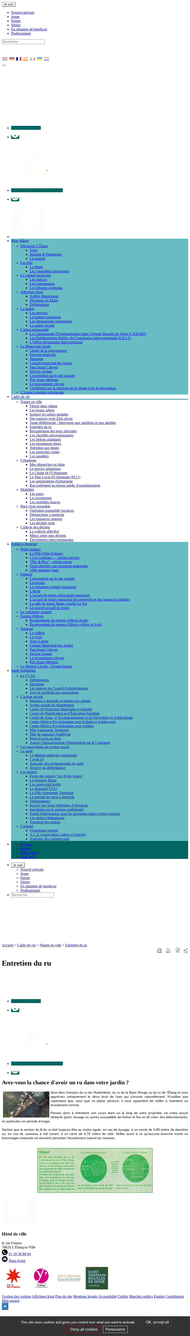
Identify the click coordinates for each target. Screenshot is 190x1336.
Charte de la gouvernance (48, 350)
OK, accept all (157, 1322)
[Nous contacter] (26, 128)
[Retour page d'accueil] (83, 941)
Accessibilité (107, 1296)
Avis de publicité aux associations (54, 692)
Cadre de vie (26, 945)
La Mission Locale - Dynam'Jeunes (46, 666)
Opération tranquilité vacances (52, 510)
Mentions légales (85, 1296)
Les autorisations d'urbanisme (51, 481)
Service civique (41, 371)
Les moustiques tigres (45, 444)
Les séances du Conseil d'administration (59, 688)
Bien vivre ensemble (35, 506)
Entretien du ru (40, 427)
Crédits (123, 1296)
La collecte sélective (44, 531)
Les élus (26, 263)
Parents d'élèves (32, 616)
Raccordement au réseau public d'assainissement (65, 485)
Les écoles (37, 583)
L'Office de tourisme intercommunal (56, 342)
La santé (26, 751)
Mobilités (27, 490)
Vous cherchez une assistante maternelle (59, 566)
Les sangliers (39, 456)
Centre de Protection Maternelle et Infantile (61, 709)
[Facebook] (15, 137)
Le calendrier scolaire (36, 612)
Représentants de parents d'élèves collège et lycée (66, 624)
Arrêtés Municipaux (44, 296)
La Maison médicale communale (53, 755)
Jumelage (36, 359)
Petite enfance (30, 549)
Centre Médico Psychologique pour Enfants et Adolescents (73, 722)
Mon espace (10, 1301)
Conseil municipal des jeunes (51, 363)
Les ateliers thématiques (47, 818)
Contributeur (174, 1296)
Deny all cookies (84, 1329)
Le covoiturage (41, 498)
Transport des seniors (45, 822)
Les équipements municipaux (51, 321)
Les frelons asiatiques (45, 439)
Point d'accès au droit (45, 738)
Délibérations (39, 304)
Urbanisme (28, 460)
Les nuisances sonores (46, 519)
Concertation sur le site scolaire (52, 376)
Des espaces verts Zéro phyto (51, 418)
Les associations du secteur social (44, 747)
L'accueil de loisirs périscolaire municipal (60, 595)
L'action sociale (31, 697)
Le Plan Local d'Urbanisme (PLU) (55, 477)
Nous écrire (17, 1261)
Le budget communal (45, 317)
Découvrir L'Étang (34, 246)
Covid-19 (37, 759)
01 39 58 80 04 (20, 1254)
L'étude (35, 591)
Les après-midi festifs (45, 784)
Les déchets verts (42, 523)
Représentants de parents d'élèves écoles (59, 620)
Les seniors (28, 772)
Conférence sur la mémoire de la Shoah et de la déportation (73, 388)
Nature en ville (31, 402)
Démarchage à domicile (47, 515)
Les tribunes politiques (46, 288)
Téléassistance (40, 801)
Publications (29, 852)
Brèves (25, 848)
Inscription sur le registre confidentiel (57, 809)
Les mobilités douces (45, 502)
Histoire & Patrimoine (46, 254)
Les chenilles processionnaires (52, 435)
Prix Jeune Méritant (44, 380)
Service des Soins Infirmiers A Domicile (59, 805)
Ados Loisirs (39, 641)
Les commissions (42, 284)
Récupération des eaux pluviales (53, 431)
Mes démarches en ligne (47, 464)
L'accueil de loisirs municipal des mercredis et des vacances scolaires (80, 599)
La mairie (27, 309)
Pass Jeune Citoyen (44, 367)
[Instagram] (15, 199)
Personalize (115, 1329)
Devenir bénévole (43, 355)
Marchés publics (141, 1296)
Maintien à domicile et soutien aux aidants (60, 701)
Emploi (159, 1296)
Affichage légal (31, 292)
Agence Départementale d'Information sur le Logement (70, 743)
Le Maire (36, 267)
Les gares (37, 494)
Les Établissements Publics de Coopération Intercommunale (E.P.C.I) (80, 338)
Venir (34, 250)
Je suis (8, 4)
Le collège (37, 633)
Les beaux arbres (42, 410)
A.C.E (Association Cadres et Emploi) (58, 835)
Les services (39, 313)
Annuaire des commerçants (49, 839)
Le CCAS (27, 676)
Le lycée (36, 637)
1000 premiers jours (44, 570)
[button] (178, 950)
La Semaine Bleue (43, 780)
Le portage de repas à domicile (52, 797)
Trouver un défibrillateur (47, 768)
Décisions (37, 684)
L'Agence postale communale (42, 392)
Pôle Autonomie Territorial (49, 730)
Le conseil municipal (35, 275)
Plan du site (63, 1296)
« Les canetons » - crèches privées (54, 558)
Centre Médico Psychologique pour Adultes (62, 726)
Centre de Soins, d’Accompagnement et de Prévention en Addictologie (81, 718)
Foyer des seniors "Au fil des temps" (56, 776)
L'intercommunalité (34, 330)
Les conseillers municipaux (49, 271)
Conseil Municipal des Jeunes (51, 645)
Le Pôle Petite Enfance (46, 553)
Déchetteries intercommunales (51, 540)
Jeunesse (26, 629)
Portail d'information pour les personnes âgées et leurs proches (75, 814)
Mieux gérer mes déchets (48, 536)
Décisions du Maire (44, 300)
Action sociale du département (52, 705)
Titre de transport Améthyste (50, 734)
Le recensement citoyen (47, 384)
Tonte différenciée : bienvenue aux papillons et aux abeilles (73, 423)
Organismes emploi (44, 830)
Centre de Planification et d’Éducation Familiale (65, 713)
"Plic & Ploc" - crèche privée (51, 562)
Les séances (38, 279)
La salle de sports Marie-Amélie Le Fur (58, 604)
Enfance (26, 574)
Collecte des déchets (35, 527)
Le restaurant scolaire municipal (53, 587)
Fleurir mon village (43, 406)
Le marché (37, 259)
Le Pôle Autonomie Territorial (51, 793)
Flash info (27, 857)
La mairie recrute (42, 325)
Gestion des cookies (16, 1296)
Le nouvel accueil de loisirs (50, 608)
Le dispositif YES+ (44, 789)
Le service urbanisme (45, 469)
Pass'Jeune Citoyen (44, 650)
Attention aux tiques (44, 448)
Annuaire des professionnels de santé (57, 764)
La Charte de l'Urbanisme (48, 473)
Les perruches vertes (45, 452)
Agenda (26, 844)
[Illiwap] (37, 190)
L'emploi (26, 826)
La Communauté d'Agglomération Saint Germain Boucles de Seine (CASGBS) (88, 334)
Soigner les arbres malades (49, 414)
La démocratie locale (35, 346)
